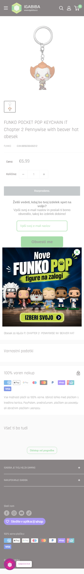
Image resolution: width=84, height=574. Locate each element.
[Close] (77, 252)
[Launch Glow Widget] (10, 564)
